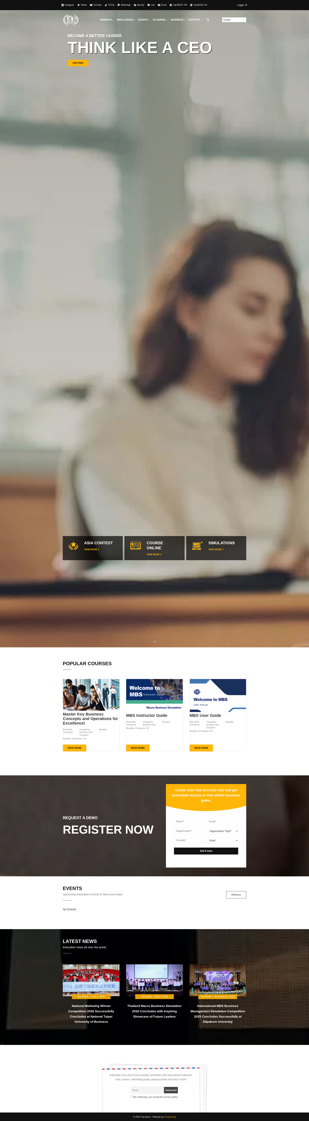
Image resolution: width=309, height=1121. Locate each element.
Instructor (86, 733)
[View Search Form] (207, 19)
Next (300, 324)
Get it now (206, 851)
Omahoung (170, 1117)
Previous (9, 324)
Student (84, 736)
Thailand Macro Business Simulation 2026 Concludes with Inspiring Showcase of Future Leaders (154, 1012)
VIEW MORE (90, 550)
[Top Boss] (71, 20)
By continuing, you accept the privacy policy (155, 1097)
